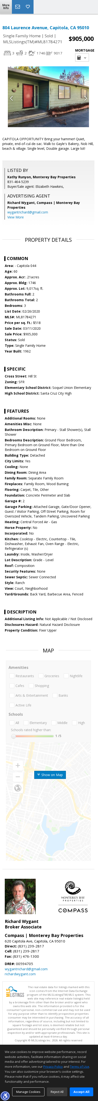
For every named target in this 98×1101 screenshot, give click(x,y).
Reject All (57, 1092)
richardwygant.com (20, 973)
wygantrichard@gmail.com (27, 212)
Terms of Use (79, 1066)
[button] (5, 1095)
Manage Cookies (28, 1092)
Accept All (81, 1092)
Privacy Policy (53, 1066)
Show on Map (51, 775)
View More (15, 217)
